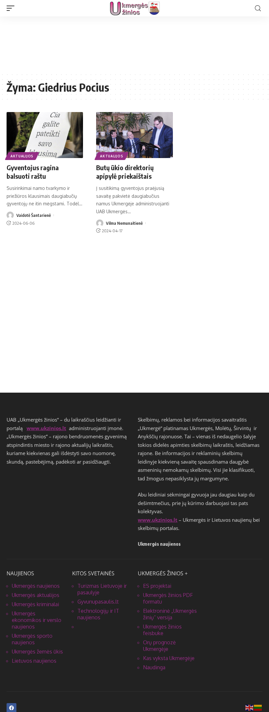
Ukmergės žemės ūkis (37, 651)
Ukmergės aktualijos (35, 595)
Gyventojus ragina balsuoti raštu (33, 171)
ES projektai (157, 586)
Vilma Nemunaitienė (124, 223)
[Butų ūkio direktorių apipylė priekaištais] (134, 135)
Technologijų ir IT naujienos (98, 614)
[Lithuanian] (258, 707)
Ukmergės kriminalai (35, 604)
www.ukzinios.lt (46, 428)
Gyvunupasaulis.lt (98, 601)
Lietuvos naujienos (34, 660)
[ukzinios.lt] (134, 8)
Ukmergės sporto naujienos (32, 639)
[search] (257, 8)
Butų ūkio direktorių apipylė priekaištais (125, 171)
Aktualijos (21, 156)
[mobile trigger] (12, 8)
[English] (249, 707)
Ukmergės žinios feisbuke (162, 629)
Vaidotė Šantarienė (33, 215)
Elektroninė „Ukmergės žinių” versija (170, 614)
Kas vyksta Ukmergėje (169, 658)
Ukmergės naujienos (36, 586)
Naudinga (154, 667)
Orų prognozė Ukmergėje (159, 645)
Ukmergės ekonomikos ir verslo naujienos (36, 620)
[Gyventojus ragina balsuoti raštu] (45, 135)
